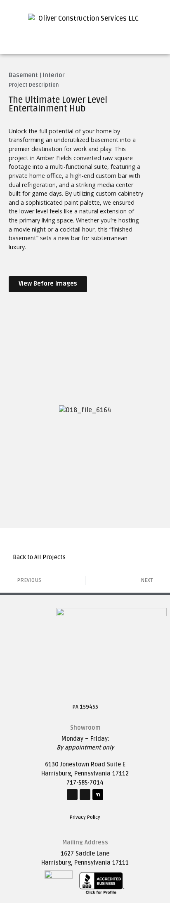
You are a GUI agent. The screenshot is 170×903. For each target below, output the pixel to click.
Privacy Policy (85, 817)
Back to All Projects (39, 557)
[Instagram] (85, 794)
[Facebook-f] (72, 794)
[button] (85, 34)
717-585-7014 (85, 782)
